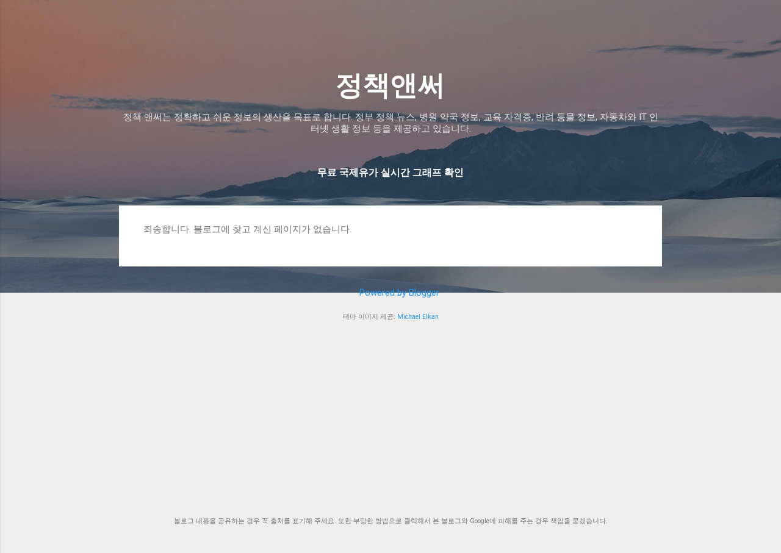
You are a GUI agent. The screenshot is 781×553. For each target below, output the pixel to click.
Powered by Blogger (398, 292)
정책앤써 (390, 85)
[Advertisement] (390, 419)
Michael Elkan (418, 317)
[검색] (654, 33)
